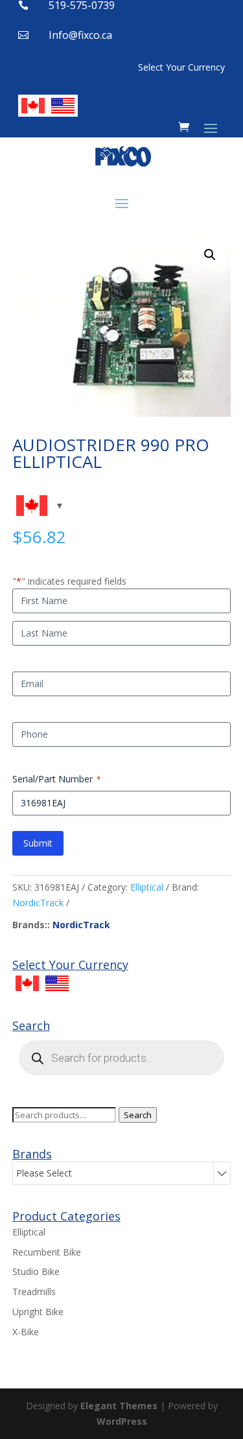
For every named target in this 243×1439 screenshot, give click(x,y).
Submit (37, 843)
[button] (210, 254)
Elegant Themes (118, 1405)
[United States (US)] (63, 105)
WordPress (122, 1421)
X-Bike (25, 1332)
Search (138, 1115)
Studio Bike (36, 1271)
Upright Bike (38, 1311)
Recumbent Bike (46, 1252)
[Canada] (33, 105)
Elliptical (146, 887)
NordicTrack (38, 902)
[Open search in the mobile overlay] (121, 1058)
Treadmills (34, 1291)
